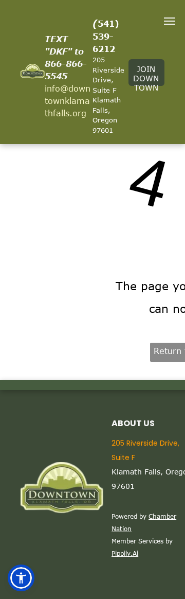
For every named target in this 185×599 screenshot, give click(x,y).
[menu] (169, 21)
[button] (21, 578)
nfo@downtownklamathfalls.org (67, 101)
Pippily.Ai (125, 553)
